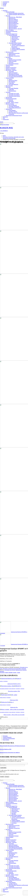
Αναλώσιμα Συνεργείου (14, 53)
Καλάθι (4, 4)
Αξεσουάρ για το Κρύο (9, 670)
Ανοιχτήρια (11, 71)
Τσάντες (10, 79)
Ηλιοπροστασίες (9, 65)
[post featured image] (10, 678)
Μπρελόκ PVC (12, 18)
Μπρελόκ (8, 15)
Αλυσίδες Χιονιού (13, 111)
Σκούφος (2, 671)
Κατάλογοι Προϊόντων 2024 (5, 749)
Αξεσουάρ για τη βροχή (14, 94)
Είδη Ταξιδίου (12, 81)
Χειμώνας (8, 92)
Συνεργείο (11, 62)
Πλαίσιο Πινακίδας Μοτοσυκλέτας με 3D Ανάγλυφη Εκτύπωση (12, 745)
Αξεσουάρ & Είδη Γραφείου (15, 43)
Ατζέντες (8, 66)
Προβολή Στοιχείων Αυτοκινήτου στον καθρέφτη (10, 752)
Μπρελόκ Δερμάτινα (13, 21)
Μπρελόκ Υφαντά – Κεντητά (15, 28)
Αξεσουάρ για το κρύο (14, 93)
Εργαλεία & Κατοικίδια (11, 98)
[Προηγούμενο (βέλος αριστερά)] (0, 895)
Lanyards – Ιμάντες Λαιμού (12, 102)
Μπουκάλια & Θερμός (14, 74)
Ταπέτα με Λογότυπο (10, 68)
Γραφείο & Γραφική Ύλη (11, 33)
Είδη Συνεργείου (9, 52)
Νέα (4, 118)
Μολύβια (13, 41)
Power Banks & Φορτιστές (15, 107)
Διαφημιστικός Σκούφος (21, 670)
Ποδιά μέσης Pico (14, 707)
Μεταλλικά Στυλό (15, 36)
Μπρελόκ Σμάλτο (13, 27)
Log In (4, 5)
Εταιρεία (5, 3)
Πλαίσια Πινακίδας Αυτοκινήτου (16, 13)
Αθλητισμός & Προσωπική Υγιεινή (14, 115)
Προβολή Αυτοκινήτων (11, 67)
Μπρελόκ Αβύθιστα (13, 19)
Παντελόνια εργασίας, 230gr (14, 691)
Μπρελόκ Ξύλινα (13, 24)
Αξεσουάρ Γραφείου (16, 44)
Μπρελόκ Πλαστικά (13, 26)
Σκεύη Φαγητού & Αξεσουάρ (15, 75)
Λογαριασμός (6, 1)
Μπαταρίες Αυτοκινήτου (14, 55)
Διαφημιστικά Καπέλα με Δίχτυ (14, 683)
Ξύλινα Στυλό (14, 37)
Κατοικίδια (11, 101)
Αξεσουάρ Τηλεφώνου (14, 106)
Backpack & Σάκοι (13, 80)
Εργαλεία (11, 100)
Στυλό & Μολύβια (13, 35)
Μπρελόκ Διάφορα (13, 22)
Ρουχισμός (8, 57)
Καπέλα (10, 58)
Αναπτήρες (8, 32)
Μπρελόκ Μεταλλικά (13, 23)
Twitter (6, 672)
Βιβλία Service (12, 54)
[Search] (14, 123)
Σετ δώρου (13, 40)
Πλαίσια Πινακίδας (10, 11)
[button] (1, 121)
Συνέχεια (7, 776)
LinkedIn (10, 672)
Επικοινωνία (6, 119)
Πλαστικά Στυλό (15, 39)
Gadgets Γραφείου (15, 48)
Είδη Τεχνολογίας (10, 103)
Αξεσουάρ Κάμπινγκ (13, 84)
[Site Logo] (2, 8)
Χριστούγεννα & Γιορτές (14, 96)
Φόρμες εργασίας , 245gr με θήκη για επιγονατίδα (14, 714)
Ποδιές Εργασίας (12, 61)
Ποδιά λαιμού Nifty (14, 700)
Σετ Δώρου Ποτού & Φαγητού (15, 76)
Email (18, 672)
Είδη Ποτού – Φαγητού (11, 70)
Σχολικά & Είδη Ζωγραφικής (18, 49)
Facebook (2, 672)
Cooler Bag (11, 83)
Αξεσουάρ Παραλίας (13, 88)
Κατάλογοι (5, 116)
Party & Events (9, 85)
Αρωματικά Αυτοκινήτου (11, 31)
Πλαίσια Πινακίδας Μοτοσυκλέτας (17, 14)
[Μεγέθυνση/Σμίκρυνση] (0, 894)
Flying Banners (12, 110)
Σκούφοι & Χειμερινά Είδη (15, 59)
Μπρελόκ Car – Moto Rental (15, 17)
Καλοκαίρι (8, 87)
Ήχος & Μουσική (13, 105)
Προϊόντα (5, 10)
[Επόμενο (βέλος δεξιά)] (2, 895)
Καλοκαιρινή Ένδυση (13, 63)
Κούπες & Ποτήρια (13, 72)
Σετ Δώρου (14, 50)
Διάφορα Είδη (9, 109)
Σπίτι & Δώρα (9, 97)
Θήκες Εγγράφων (10, 30)
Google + (15, 672)
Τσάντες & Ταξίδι (10, 78)
